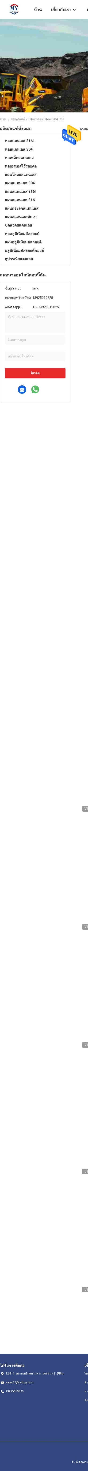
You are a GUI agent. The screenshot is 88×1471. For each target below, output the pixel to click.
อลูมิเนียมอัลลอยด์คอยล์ (24, 250)
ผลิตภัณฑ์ (18, 119)
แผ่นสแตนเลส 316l (20, 191)
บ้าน (3, 119)
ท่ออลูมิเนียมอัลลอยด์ (22, 233)
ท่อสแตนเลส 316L (20, 141)
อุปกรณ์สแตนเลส (19, 259)
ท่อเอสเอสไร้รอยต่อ (21, 166)
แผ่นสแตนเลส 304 (20, 183)
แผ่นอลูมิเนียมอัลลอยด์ (23, 242)
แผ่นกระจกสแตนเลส (21, 208)
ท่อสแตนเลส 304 (19, 149)
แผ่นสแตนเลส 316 (20, 200)
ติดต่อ (35, 373)
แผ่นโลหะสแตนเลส (21, 174)
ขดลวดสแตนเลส (18, 225)
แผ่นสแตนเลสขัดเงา (21, 217)
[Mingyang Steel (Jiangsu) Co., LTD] (14, 9)
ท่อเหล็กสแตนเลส (19, 158)
